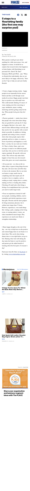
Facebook (22, 252)
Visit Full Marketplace (22, 269)
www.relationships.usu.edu (17, 254)
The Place (6, 14)
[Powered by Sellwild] (25, 367)
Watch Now (25, 2)
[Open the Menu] (2, 2)
